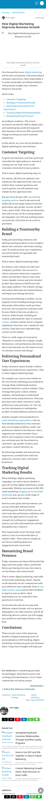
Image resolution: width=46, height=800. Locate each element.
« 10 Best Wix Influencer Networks (18, 689)
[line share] (37, 720)
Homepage (6, 12)
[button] (5, 719)
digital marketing (33, 72)
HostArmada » (37, 686)
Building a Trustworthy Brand (20, 102)
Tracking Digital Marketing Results (23, 112)
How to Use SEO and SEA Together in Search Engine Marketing (28, 756)
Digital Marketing (18, 12)
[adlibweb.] (13, 5)
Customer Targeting (16, 99)
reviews (5, 322)
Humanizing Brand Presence (20, 116)
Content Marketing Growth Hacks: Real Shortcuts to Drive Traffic (28, 772)
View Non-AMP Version (34, 794)
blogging (23, 491)
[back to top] (41, 790)
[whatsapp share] (30, 720)
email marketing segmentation (17, 420)
